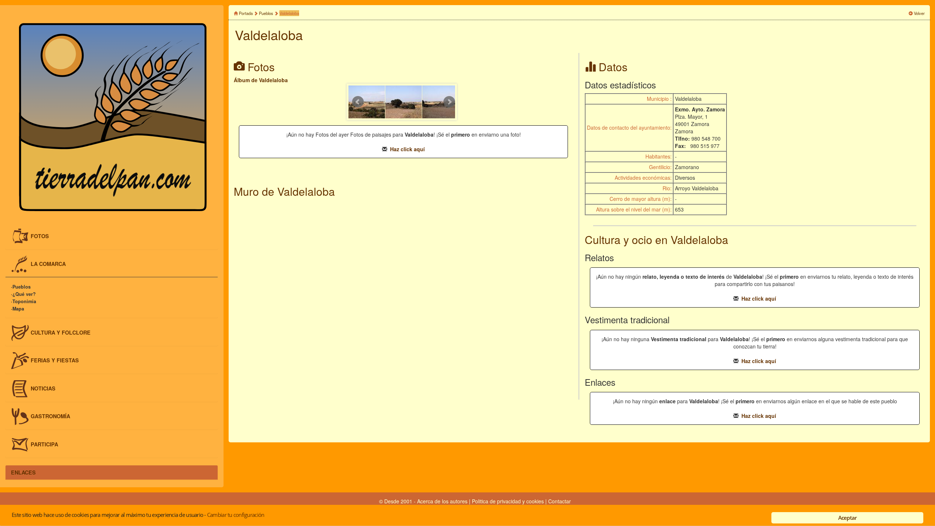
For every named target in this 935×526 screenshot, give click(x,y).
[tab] (111, 236)
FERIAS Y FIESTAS (55, 360)
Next (449, 102)
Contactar (559, 501)
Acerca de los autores (442, 501)
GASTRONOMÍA (50, 416)
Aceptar (847, 517)
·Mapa (17, 308)
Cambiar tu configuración (235, 514)
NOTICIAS (43, 388)
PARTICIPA (44, 444)
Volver (919, 13)
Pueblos (266, 13)
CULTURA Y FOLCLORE (61, 332)
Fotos (261, 67)
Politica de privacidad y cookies (508, 501)
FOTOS (40, 235)
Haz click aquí (407, 149)
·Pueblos (21, 286)
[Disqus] (403, 299)
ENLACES (23, 472)
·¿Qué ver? (23, 294)
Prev (358, 102)
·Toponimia (23, 301)
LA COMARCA (48, 263)
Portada (246, 13)
